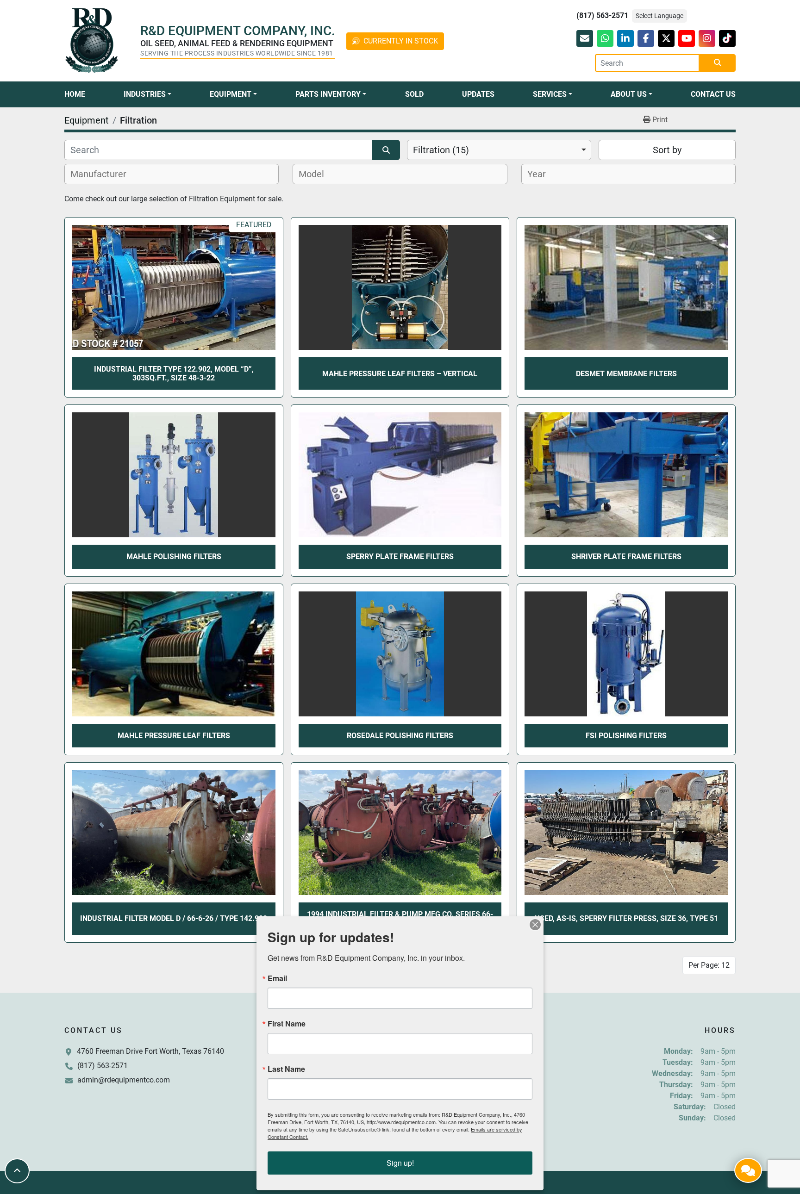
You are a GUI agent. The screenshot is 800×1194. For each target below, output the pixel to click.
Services (550, 94)
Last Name (286, 1069)
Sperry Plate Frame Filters (400, 556)
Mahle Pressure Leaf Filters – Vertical (399, 373)
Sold (414, 94)
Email (277, 978)
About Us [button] (629, 94)
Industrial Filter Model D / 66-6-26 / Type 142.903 (173, 918)
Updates (478, 94)
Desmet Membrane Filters (626, 373)
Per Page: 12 (709, 965)
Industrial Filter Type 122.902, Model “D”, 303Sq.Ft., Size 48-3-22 (174, 373)
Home (74, 94)
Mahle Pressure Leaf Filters (174, 735)
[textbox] (103, 174)
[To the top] (17, 1170)
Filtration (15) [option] (441, 149)
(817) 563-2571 (602, 15)
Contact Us (713, 94)
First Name (287, 1023)
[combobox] (499, 150)
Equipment (230, 94)
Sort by (667, 149)
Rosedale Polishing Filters (400, 735)
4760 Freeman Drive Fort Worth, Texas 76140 (150, 1051)
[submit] (718, 63)
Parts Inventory (328, 94)
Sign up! (400, 1162)
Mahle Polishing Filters (173, 556)
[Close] (535, 924)
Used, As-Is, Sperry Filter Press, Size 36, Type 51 (626, 918)
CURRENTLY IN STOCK (400, 41)
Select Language (659, 15)
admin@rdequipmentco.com (123, 1080)
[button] (147, 94)
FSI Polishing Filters (626, 735)
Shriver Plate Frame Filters (626, 556)
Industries (145, 94)
